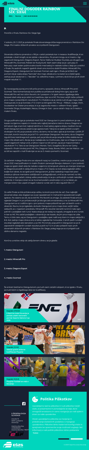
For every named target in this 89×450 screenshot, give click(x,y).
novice (18, 16)
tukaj (35, 433)
